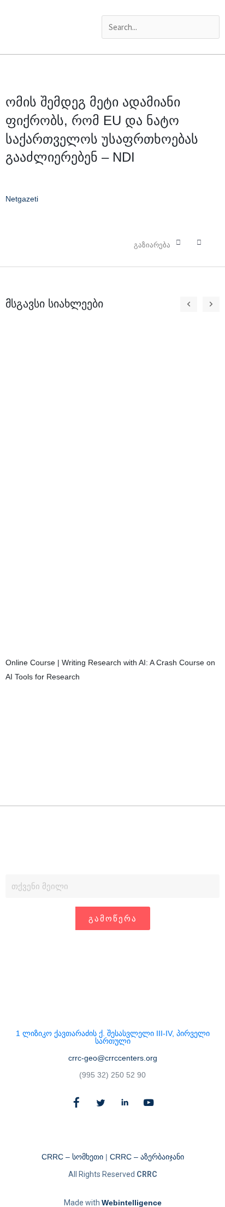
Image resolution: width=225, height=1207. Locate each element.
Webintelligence (132, 1202)
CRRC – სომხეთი (72, 1156)
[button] (161, 7)
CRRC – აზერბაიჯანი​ (147, 1156)
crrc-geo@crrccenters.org (112, 1058)
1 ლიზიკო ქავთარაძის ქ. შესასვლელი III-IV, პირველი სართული (113, 1037)
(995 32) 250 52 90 (112, 1074)
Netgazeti (21, 198)
